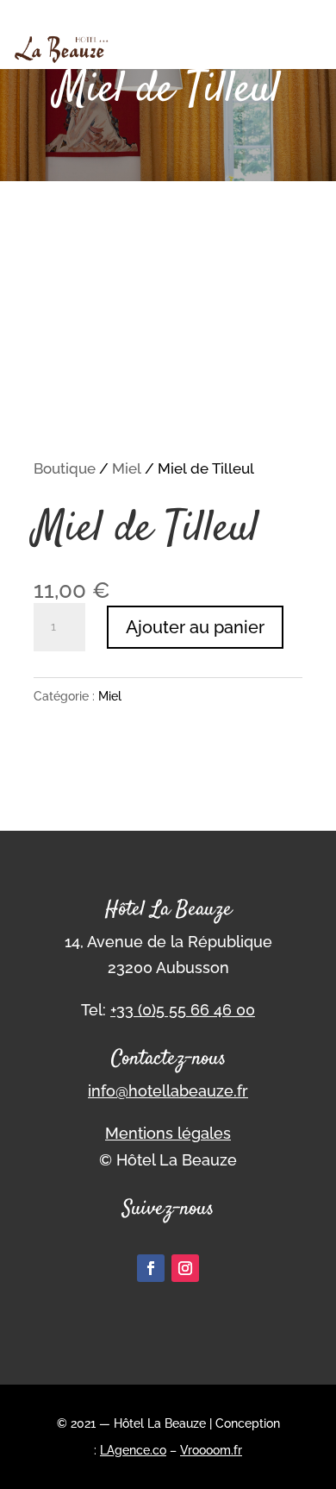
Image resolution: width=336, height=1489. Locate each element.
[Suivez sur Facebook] (151, 1268)
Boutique (65, 468)
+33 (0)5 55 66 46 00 (182, 1010)
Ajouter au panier (195, 627)
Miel (126, 468)
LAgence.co (133, 1450)
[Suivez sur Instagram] (185, 1268)
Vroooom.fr (211, 1450)
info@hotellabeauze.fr (168, 1091)
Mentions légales (168, 1133)
